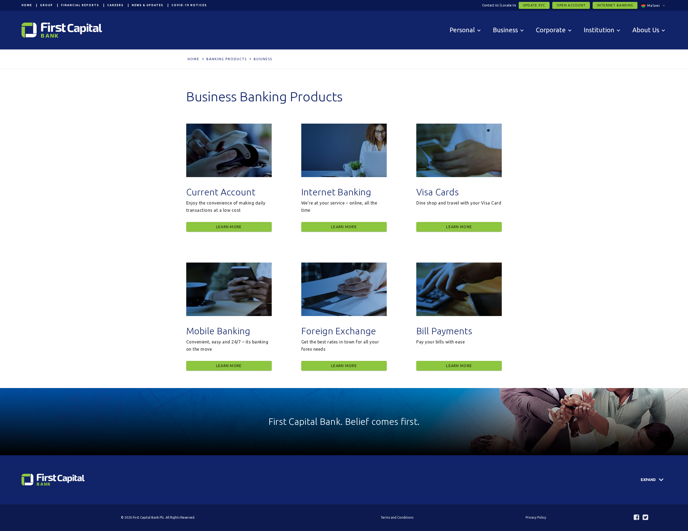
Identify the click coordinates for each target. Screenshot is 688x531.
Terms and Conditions (397, 517)
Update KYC (534, 5)
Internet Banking (615, 5)
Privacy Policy (536, 517)
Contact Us (490, 5)
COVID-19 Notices (189, 5)
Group (46, 5)
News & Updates (147, 5)
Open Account (571, 5)
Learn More (229, 227)
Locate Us (508, 5)
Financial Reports (80, 5)
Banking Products (226, 59)
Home (27, 5)
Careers (115, 5)
